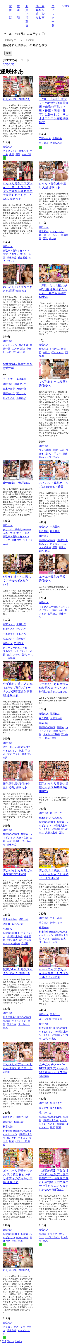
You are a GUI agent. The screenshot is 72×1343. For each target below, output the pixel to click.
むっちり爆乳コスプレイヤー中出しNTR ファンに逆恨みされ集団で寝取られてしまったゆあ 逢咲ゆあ (17, 191)
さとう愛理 (45, 1019)
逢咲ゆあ (8, 146)
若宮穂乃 (44, 922)
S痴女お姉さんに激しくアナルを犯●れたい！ (17, 580)
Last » (18, 1341)
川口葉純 (44, 531)
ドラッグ (52, 1233)
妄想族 (62, 547)
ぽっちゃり (54, 235)
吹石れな (21, 629)
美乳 (24, 654)
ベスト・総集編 (51, 734)
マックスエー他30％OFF (52, 606)
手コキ (57, 453)
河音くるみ (56, 922)
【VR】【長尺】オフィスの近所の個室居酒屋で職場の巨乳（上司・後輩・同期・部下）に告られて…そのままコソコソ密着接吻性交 (53, 111)
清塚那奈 (57, 817)
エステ (15, 348)
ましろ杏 (8, 379)
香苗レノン (9, 624)
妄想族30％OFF (47, 540)
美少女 (52, 238)
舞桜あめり (9, 1117)
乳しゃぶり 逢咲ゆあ (16, 99)
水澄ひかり (56, 718)
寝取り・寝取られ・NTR (16, 250)
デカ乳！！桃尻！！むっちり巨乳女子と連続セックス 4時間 (53, 874)
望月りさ (44, 143)
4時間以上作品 (15, 936)
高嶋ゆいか (20, 384)
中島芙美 (55, 526)
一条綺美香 (20, 379)
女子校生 (52, 613)
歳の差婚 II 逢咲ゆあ (16, 482)
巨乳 (18, 154)
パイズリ (26, 154)
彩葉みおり (9, 638)
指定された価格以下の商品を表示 (25, 45)
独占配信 (23, 257)
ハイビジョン (10, 150)
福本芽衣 (55, 531)
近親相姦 (44, 231)
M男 (5, 757)
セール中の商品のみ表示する (22, 33)
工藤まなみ (45, 138)
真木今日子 (9, 388)
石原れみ (55, 713)
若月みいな (18, 924)
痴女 (9, 654)
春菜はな (44, 723)
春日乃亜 (44, 718)
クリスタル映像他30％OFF (17, 529)
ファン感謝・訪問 (48, 450)
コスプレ (14, 254)
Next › (10, 1341)
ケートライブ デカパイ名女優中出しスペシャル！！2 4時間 (53, 973)
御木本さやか (10, 919)
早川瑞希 (19, 643)
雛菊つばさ (22, 1117)
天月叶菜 (21, 388)
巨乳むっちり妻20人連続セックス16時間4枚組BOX (53, 787)
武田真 (6, 924)
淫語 (22, 348)
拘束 (21, 750)
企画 (11, 154)
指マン (48, 453)
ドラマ (6, 540)
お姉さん (55, 348)
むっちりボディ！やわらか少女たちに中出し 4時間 (17, 1068)
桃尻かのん (9, 398)
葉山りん (21, 393)
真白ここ (55, 1014)
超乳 (41, 550)
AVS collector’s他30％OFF (16, 747)
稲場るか (44, 927)
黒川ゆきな (56, 1103)
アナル (16, 654)
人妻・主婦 (9, 533)
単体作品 (23, 150)
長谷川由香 (56, 1107)
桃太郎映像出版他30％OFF (53, 931)
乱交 (5, 254)
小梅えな (8, 928)
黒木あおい (45, 817)
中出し (24, 254)
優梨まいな (9, 393)
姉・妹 (42, 235)
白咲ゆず (21, 398)
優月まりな (56, 813)
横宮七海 (44, 1024)
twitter (65, 6)
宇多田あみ (56, 918)
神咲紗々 (44, 536)
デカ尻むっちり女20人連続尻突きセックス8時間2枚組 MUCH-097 (53, 687)
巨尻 (47, 550)
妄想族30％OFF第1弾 (50, 1116)
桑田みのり (56, 143)
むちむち (9, 64)
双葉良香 (57, 1019)
